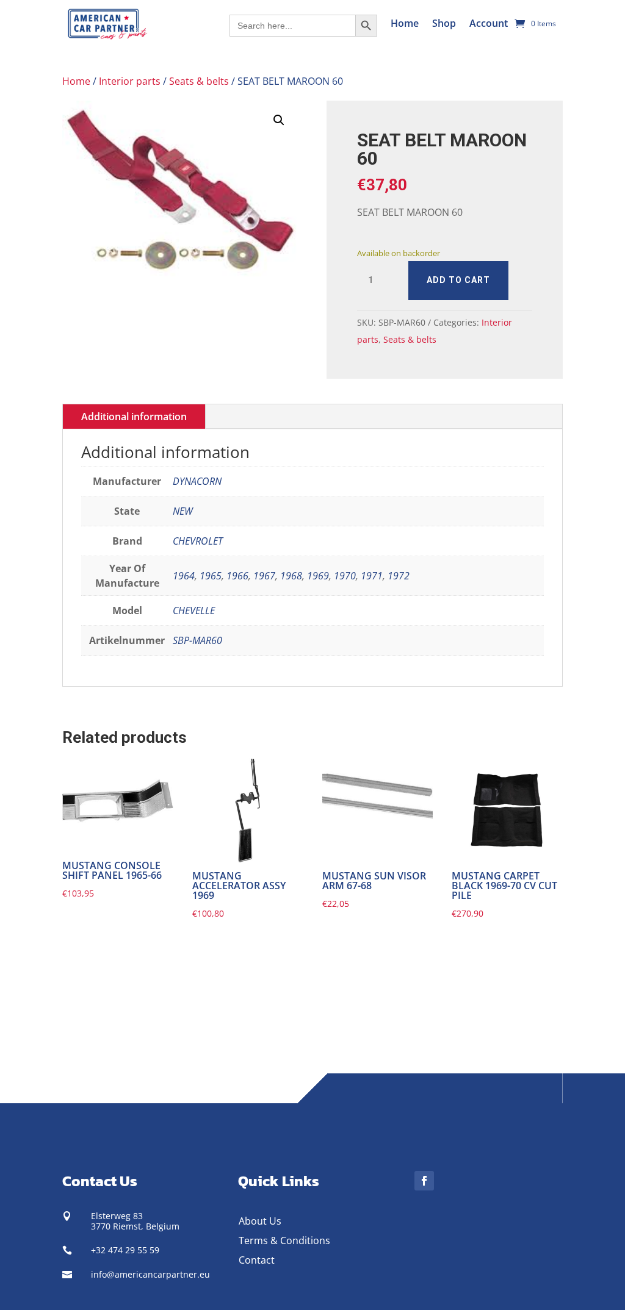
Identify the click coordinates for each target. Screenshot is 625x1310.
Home (405, 23)
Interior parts (130, 81)
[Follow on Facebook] (424, 1180)
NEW (183, 511)
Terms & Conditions (284, 1240)
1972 (399, 575)
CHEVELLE (194, 610)
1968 (291, 575)
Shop (444, 23)
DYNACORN (197, 481)
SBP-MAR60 (197, 640)
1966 (237, 575)
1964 (184, 575)
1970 (345, 575)
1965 (211, 575)
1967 (264, 575)
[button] (279, 120)
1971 (372, 575)
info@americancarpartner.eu (150, 1274)
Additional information (134, 416)
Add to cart (458, 280)
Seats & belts (199, 81)
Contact (257, 1260)
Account (488, 23)
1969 (318, 575)
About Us (260, 1221)
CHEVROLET (198, 541)
